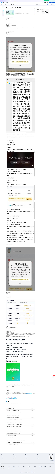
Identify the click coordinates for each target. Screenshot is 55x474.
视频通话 (29, 466)
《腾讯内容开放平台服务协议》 (29, 393)
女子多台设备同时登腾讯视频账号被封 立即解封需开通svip (13, 415)
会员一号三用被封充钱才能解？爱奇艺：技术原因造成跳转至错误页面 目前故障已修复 (16, 440)
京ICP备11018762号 (33, 472)
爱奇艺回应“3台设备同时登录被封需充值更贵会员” (12, 444)
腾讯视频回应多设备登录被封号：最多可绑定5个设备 (13, 417)
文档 (42, 2)
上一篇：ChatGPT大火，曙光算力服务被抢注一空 (11, 397)
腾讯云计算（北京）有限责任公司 (23, 472)
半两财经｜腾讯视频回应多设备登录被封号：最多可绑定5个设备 (14, 419)
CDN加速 (24, 466)
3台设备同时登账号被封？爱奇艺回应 (11, 428)
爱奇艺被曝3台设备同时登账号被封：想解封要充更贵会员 (13, 433)
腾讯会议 (14, 466)
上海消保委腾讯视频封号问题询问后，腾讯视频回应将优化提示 (14, 426)
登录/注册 (52, 2)
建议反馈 (45, 2)
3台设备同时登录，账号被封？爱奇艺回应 (11, 435)
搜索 (47, 4)
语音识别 (50, 466)
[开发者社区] (6, 2)
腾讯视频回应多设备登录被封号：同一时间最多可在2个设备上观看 (14, 424)
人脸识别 (8, 466)
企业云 (18, 466)
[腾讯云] (2, 2)
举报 (34, 8)
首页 (1, 4)
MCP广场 (17, 4)
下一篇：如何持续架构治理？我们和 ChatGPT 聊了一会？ (11, 398)
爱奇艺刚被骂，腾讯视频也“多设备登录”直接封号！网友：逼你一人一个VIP (15, 403)
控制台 (47, 2)
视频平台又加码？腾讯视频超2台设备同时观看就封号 (13, 410)
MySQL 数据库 (40, 466)
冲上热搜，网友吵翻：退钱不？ (10, 408)
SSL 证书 (45, 466)
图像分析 (35, 466)
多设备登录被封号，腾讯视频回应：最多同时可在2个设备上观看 (14, 442)
